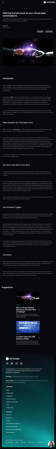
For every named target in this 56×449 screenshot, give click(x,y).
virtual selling (15, 129)
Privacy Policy (31, 442)
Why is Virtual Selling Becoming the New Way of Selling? (26, 309)
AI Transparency (9, 442)
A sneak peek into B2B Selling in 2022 (26, 338)
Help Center (23, 442)
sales (11, 97)
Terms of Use (39, 442)
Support (17, 442)
